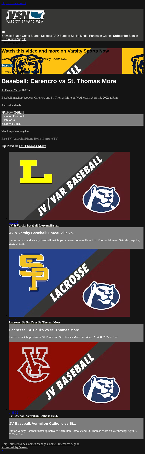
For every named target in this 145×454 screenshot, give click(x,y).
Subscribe (7, 65)
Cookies (31, 443)
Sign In (21, 39)
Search (36, 35)
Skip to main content (14, 3)
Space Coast (21, 35)
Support (64, 35)
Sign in (133, 35)
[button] (3, 32)
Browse (7, 35)
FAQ (56, 35)
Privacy (21, 443)
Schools (46, 35)
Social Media (79, 35)
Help (5, 443)
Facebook (8, 112)
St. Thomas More (11, 90)
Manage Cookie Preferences (54, 443)
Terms (12, 443)
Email (20, 112)
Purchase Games (100, 35)
